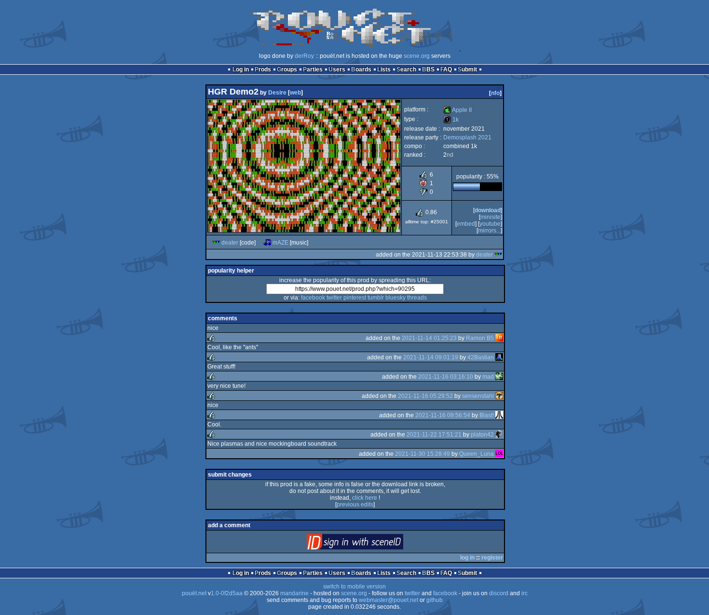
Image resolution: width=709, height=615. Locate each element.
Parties (313, 69)
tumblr (376, 297)
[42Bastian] (499, 357)
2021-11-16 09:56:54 (442, 415)
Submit (467, 69)
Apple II (457, 110)
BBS (428, 69)
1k (451, 119)
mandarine (294, 593)
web (295, 92)
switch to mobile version (354, 586)
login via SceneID (371, 543)
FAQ (446, 69)
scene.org (417, 56)
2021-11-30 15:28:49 (422, 454)
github (434, 600)
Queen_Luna (476, 454)
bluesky (395, 297)
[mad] (499, 376)
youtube (490, 223)
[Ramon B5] (499, 338)
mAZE (280, 242)
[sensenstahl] (499, 396)
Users (336, 69)
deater (229, 242)
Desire (277, 92)
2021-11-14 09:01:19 (430, 357)
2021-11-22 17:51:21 (434, 434)
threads (417, 297)
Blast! (486, 415)
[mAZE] (267, 242)
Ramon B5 (480, 338)
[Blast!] (499, 415)
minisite (490, 217)
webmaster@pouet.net (388, 600)
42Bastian (480, 357)
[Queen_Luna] (499, 454)
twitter (334, 297)
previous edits (355, 504)
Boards (361, 69)
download (488, 210)
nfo (495, 93)
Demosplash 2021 (467, 137)
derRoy (304, 56)
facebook (313, 297)
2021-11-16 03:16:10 (445, 376)
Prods (263, 69)
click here (364, 497)
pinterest (354, 297)
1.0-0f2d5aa (227, 593)
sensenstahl (478, 396)
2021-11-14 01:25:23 (429, 338)
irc (524, 593)
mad (488, 376)
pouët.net (194, 593)
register (492, 557)
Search (406, 69)
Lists (384, 69)
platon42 (482, 434)
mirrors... (489, 230)
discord (498, 593)
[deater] (216, 242)
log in (467, 557)
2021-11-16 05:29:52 (425, 396)
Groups (287, 69)
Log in (240, 69)
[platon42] (499, 434)
